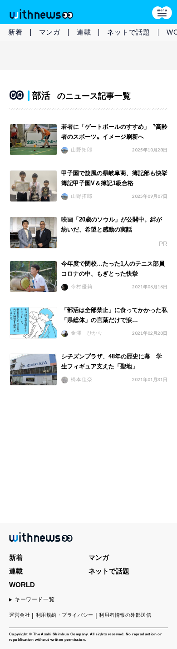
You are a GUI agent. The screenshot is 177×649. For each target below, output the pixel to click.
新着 (15, 32)
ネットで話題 (128, 32)
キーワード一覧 (34, 599)
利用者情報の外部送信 (125, 615)
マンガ (49, 32)
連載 (84, 32)
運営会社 (19, 615)
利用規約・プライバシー (64, 615)
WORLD (22, 585)
